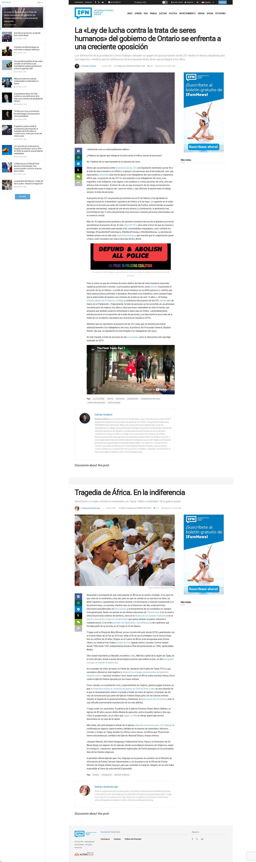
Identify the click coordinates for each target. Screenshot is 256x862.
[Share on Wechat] (78, 176)
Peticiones (220, 13)
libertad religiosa (122, 775)
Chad (156, 612)
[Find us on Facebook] (95, 2)
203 (151, 66)
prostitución (133, 399)
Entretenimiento (187, 13)
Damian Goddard (89, 66)
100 (157, 508)
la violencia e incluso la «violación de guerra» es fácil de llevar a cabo (123, 688)
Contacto (88, 2)
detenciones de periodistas (154, 699)
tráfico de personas (96, 403)
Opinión (138, 13)
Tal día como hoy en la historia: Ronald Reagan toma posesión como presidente (27, 113)
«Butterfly (103, 174)
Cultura (163, 13)
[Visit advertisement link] (204, 112)
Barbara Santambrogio (91, 508)
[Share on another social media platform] (78, 183)
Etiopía (96, 775)
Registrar (189, 2)
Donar (222, 2)
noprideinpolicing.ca (126, 235)
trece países (120, 609)
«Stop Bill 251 (129, 225)
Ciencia (201, 13)
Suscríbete (116, 2)
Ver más (22, 196)
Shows (210, 13)
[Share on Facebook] (78, 151)
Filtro (39, 2)
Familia (153, 13)
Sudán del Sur (123, 642)
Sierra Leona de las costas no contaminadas (107, 619)
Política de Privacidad (133, 839)
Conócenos (79, 2)
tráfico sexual (114, 403)
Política (173, 13)
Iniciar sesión (178, 2)
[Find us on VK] (103, 2)
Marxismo (120, 399)
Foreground (120, 66)
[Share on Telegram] (78, 164)
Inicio (129, 13)
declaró (154, 286)
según (130, 715)
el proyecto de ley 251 (126, 168)
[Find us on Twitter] (99, 2)
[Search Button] (197, 2)
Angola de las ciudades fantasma (150, 615)
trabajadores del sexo (150, 399)
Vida (146, 13)
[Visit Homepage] (94, 13)
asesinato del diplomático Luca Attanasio (131, 622)
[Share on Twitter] (78, 170)
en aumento (132, 337)
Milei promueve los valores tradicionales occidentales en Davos (26, 81)
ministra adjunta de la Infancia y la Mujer (105, 300)
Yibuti (149, 612)
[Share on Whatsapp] (78, 157)
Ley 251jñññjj (98, 399)
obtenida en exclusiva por (154, 725)
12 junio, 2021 (110, 508)
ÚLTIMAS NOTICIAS (133, 66)
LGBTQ (110, 399)
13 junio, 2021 (106, 66)
